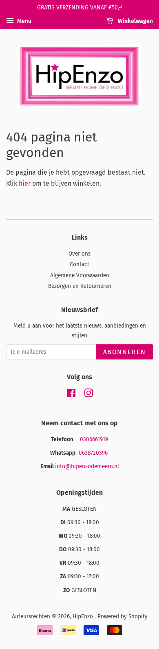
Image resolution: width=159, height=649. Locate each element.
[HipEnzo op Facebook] (71, 394)
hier (25, 183)
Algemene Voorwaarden (79, 275)
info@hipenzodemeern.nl (87, 466)
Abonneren (124, 352)
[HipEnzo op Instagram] (88, 394)
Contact (79, 264)
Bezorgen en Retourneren (79, 286)
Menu (23, 21)
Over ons (79, 253)
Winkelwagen (135, 21)
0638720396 (94, 452)
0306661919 (94, 439)
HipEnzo (84, 616)
